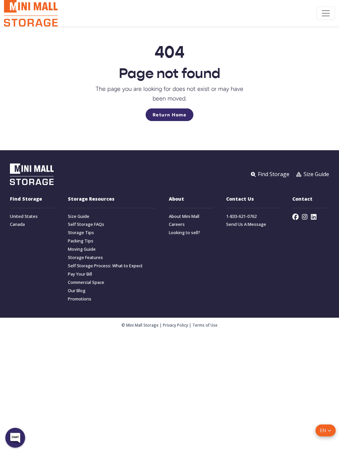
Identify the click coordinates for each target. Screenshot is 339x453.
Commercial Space (86, 282)
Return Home (170, 114)
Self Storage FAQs (86, 224)
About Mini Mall (184, 216)
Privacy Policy (175, 325)
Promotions (79, 299)
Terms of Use (205, 325)
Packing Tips (80, 241)
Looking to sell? (184, 232)
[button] (325, 430)
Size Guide (78, 216)
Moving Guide (82, 249)
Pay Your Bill (80, 274)
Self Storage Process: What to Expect (105, 266)
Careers (177, 224)
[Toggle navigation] (325, 13)
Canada (17, 224)
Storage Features (85, 257)
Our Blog (76, 290)
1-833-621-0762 (241, 216)
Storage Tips (81, 232)
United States (24, 216)
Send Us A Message (246, 224)
